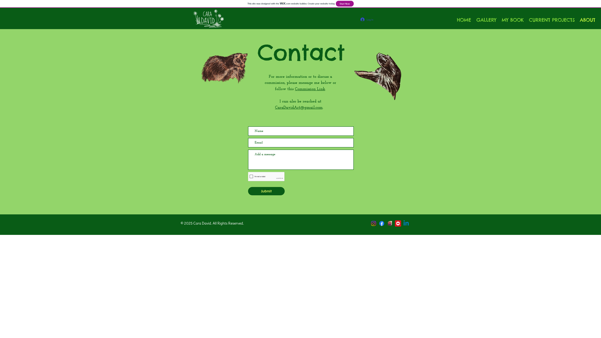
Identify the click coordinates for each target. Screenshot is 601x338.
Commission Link (310, 89)
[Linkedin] (406, 223)
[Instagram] (373, 223)
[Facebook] (381, 223)
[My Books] (390, 223)
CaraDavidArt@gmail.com (299, 107)
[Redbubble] (398, 223)
